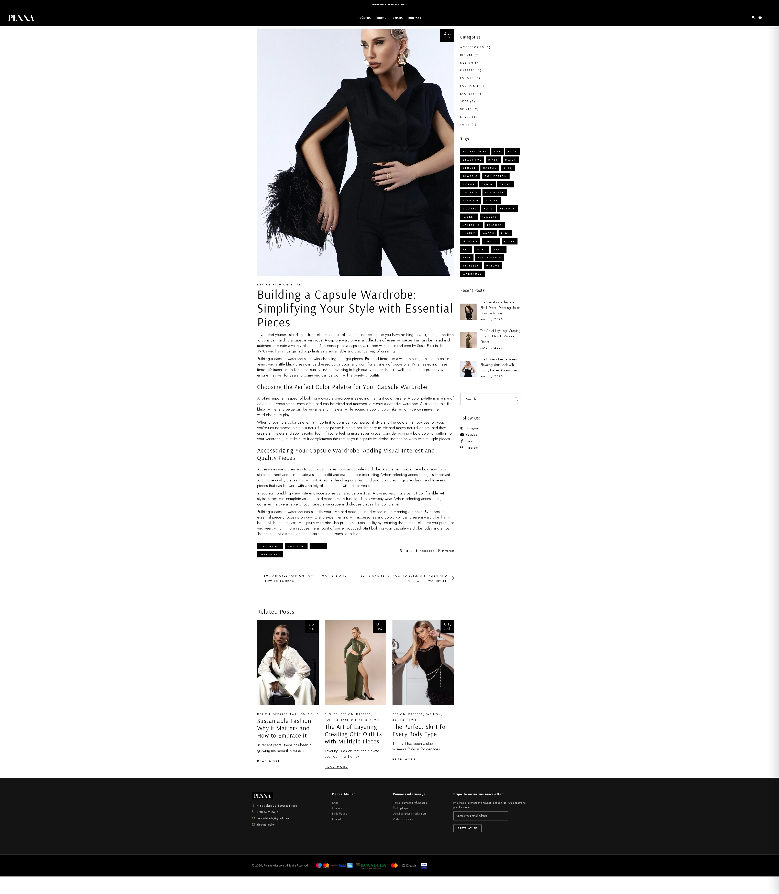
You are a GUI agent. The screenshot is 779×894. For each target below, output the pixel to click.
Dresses (280, 714)
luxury (469, 233)
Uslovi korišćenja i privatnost (409, 813)
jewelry (489, 216)
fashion (296, 546)
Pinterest (472, 447)
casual (490, 168)
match (488, 233)
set (466, 249)
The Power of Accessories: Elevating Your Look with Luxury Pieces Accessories (499, 365)
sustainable (489, 257)
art (497, 151)
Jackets (467, 94)
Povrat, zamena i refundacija (410, 803)
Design (264, 284)
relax (509, 241)
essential (270, 546)
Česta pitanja (400, 808)
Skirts (398, 720)
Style (296, 284)
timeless (471, 265)
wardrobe (270, 554)
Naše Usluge (339, 813)
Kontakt (336, 819)
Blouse (331, 714)
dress (505, 184)
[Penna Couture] (262, 795)
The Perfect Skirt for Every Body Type (420, 730)
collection (496, 176)
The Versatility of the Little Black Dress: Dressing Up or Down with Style (500, 308)
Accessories (472, 47)
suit (467, 257)
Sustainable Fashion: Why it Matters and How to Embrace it (285, 728)
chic (507, 168)
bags (513, 151)
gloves (470, 208)
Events (332, 720)
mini (505, 233)
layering (471, 225)
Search (516, 399)
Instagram (473, 428)
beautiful (472, 159)
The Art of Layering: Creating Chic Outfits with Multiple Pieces (353, 734)
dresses (470, 192)
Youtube (471, 434)
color (469, 184)
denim (487, 184)
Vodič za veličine (403, 819)
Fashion (280, 284)
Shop (335, 803)
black (510, 159)
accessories (475, 151)
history (507, 208)
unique (493, 265)
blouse (469, 168)
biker (493, 159)
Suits (465, 125)
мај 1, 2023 (491, 319)
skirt (481, 249)
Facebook (473, 441)
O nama (337, 808)
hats (488, 208)
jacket (469, 216)
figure (492, 200)
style (318, 546)
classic (470, 176)
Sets (363, 720)
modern (470, 241)
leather (494, 225)
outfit (491, 241)
